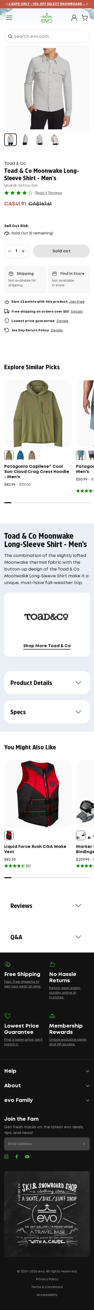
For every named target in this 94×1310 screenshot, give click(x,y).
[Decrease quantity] (10, 251)
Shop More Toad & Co (47, 646)
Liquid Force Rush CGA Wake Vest (35, 849)
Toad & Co (15, 164)
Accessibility (47, 1295)
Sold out (61, 251)
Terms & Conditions (47, 1287)
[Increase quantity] (23, 251)
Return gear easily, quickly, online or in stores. (65, 993)
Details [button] (77, 311)
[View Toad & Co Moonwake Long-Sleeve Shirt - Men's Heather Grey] (10, 140)
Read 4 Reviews (48, 193)
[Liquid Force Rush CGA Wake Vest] (38, 794)
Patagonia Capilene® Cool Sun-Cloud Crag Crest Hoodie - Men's (36, 472)
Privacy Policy (47, 1279)
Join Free (77, 301)
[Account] (74, 18)
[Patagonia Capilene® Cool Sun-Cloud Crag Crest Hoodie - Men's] (38, 413)
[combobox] (47, 36)
